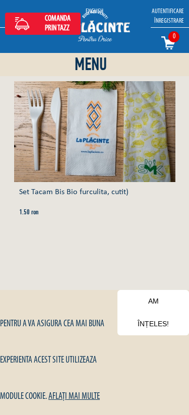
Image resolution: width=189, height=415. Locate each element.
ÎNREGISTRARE (169, 21)
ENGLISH (94, 11)
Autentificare (168, 11)
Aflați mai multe (74, 396)
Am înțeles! (153, 312)
